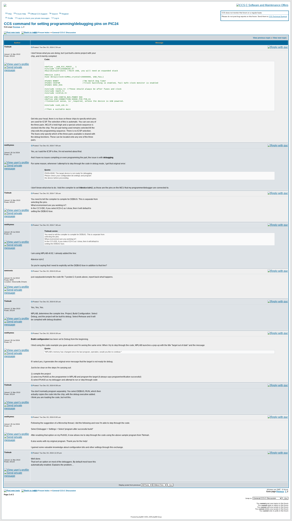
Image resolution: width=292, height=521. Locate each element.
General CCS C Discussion (64, 33)
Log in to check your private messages (34, 18)
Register (65, 14)
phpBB (141, 517)
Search (55, 14)
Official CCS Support (38, 14)
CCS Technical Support (278, 16)
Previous (16, 27)
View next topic (280, 38)
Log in (56, 18)
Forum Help (21, 14)
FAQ (10, 14)
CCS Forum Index (42, 33)
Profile (10, 18)
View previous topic (262, 38)
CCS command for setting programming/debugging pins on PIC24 (61, 24)
